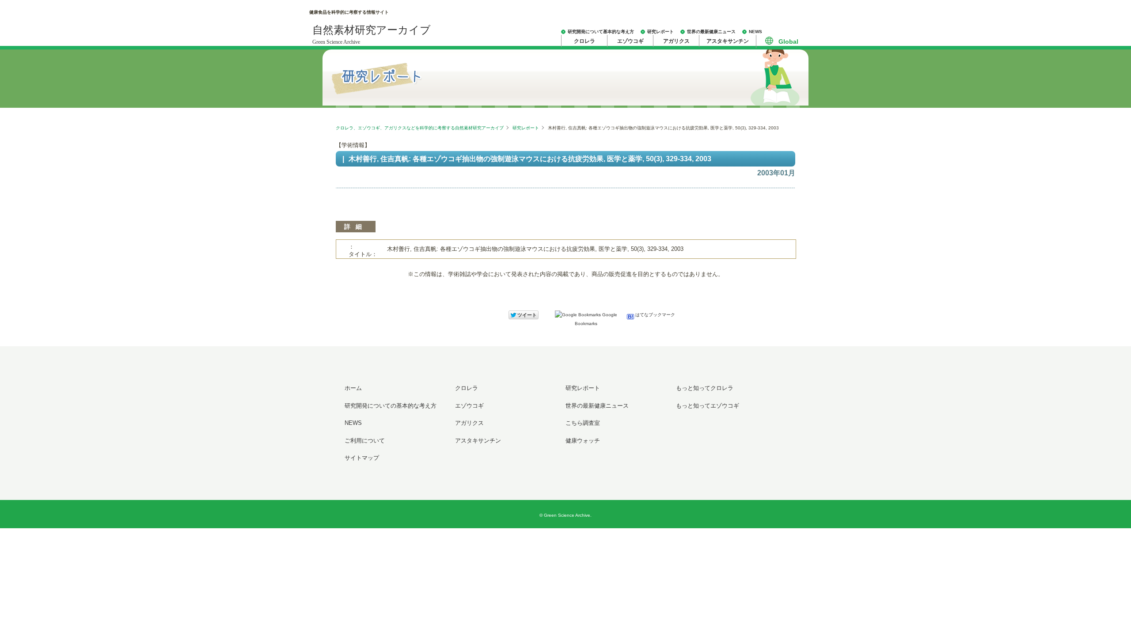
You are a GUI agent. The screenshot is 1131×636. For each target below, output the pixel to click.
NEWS (755, 31)
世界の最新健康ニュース (711, 31)
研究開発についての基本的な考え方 (390, 405)
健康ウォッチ (583, 440)
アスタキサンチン (727, 41)
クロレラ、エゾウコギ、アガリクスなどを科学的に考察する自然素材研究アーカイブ (420, 127)
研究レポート (660, 31)
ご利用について (365, 440)
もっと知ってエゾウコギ (707, 405)
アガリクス (676, 41)
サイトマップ (362, 457)
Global (788, 41)
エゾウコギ (630, 41)
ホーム (353, 388)
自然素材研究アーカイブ (371, 34)
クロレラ (584, 41)
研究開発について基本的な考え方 (601, 31)
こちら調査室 (583, 423)
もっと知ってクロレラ (704, 388)
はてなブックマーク (654, 314)
